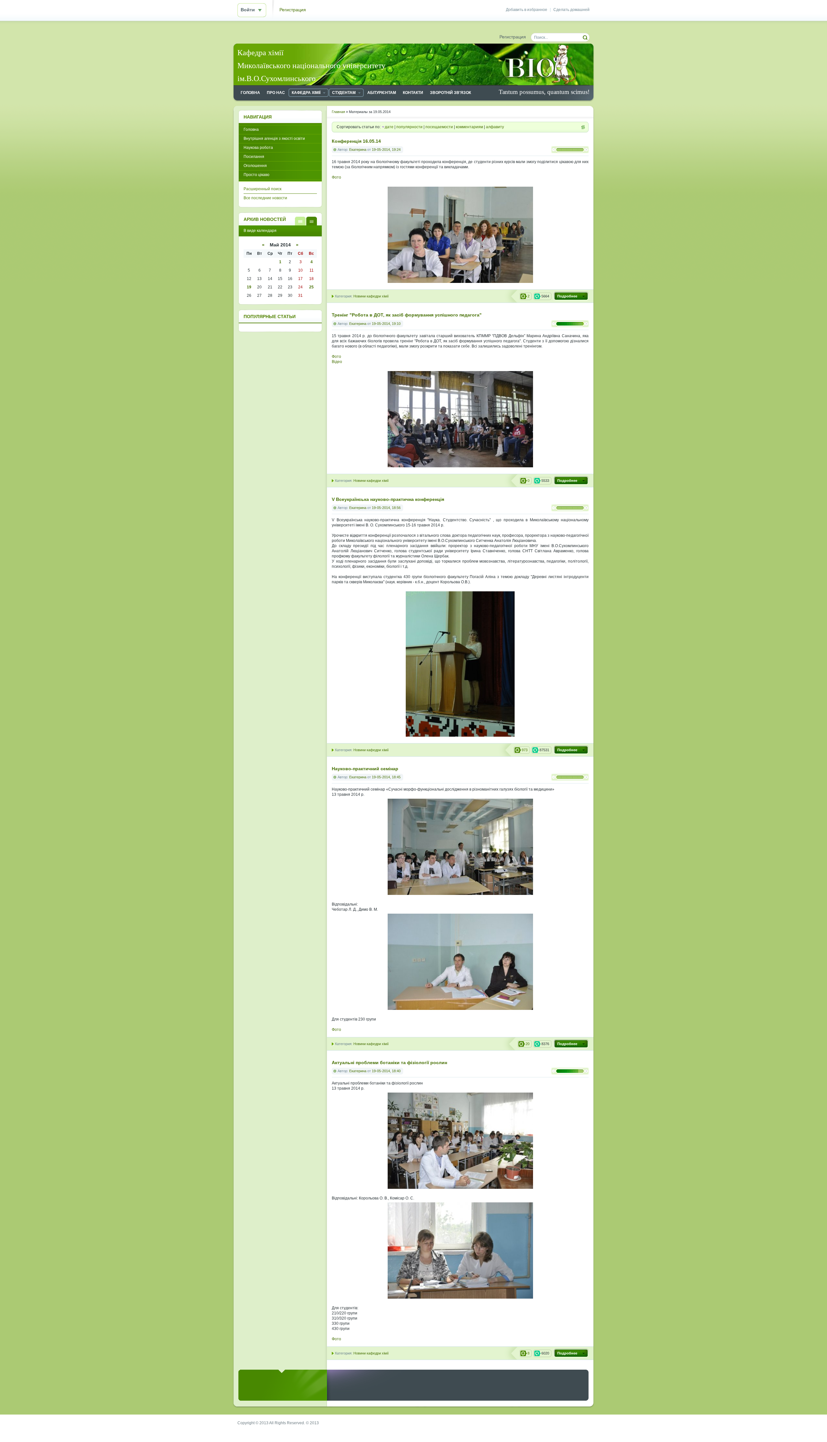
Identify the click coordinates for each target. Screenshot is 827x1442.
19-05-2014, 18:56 (386, 508)
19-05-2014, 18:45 (386, 777)
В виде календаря (311, 221)
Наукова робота (258, 147)
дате (389, 127)
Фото (336, 177)
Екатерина (357, 149)
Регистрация (292, 9)
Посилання (254, 156)
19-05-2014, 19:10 (386, 324)
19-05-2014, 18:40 (386, 1071)
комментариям (469, 127)
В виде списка (300, 221)
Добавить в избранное (526, 9)
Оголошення (255, 165)
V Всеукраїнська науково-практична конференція (388, 499)
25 (311, 287)
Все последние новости (265, 198)
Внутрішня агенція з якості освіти (274, 138)
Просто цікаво (256, 174)
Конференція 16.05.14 (356, 141)
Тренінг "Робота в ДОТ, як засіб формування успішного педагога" (407, 315)
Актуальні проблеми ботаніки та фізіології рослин (389, 1062)
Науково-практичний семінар (365, 768)
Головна (251, 129)
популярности (409, 127)
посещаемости (439, 127)
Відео (337, 361)
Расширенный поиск (262, 189)
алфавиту (495, 127)
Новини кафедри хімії (371, 296)
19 (249, 287)
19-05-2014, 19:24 (386, 149)
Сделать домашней (571, 9)
